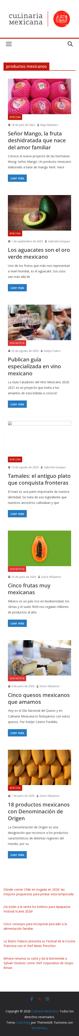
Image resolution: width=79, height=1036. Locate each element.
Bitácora (15, 117)
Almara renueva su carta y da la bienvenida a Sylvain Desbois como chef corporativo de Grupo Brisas (38, 963)
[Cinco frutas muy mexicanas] (39, 548)
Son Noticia (17, 343)
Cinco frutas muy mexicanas (29, 589)
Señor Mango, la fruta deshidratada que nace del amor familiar (37, 140)
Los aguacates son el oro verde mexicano (39, 253)
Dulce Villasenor (51, 577)
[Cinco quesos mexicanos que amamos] (39, 657)
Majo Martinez (49, 125)
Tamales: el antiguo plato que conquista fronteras (39, 479)
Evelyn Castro (52, 351)
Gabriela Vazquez (59, 241)
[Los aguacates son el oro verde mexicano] (39, 212)
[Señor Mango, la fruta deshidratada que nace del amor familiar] (39, 96)
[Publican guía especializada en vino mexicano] (39, 322)
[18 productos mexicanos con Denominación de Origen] (39, 767)
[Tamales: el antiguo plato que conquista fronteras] (39, 438)
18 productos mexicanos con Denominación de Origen (39, 811)
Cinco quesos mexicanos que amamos (39, 698)
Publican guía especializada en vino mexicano (34, 366)
